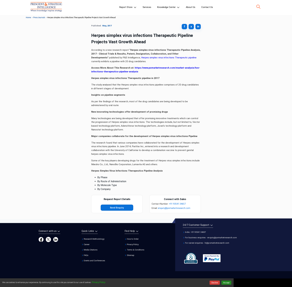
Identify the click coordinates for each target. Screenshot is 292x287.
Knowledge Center (166, 7)
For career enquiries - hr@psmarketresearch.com (207, 243)
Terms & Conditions (135, 250)
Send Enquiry (117, 207)
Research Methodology (93, 239)
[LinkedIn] (55, 239)
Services (147, 7)
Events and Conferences (94, 260)
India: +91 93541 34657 (195, 232)
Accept (226, 283)
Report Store (126, 7)
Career (86, 244)
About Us (190, 7)
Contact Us (207, 7)
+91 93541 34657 (177, 204)
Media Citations (90, 250)
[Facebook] (41, 239)
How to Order (132, 239)
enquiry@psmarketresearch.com (174, 208)
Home (28, 17)
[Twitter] (48, 239)
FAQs (85, 255)
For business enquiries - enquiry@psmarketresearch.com (211, 237)
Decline (214, 283)
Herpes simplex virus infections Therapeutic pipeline (168, 57)
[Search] (258, 6)
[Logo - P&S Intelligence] (46, 7)
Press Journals (39, 17)
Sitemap (130, 255)
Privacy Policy (132, 244)
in (198, 26)
